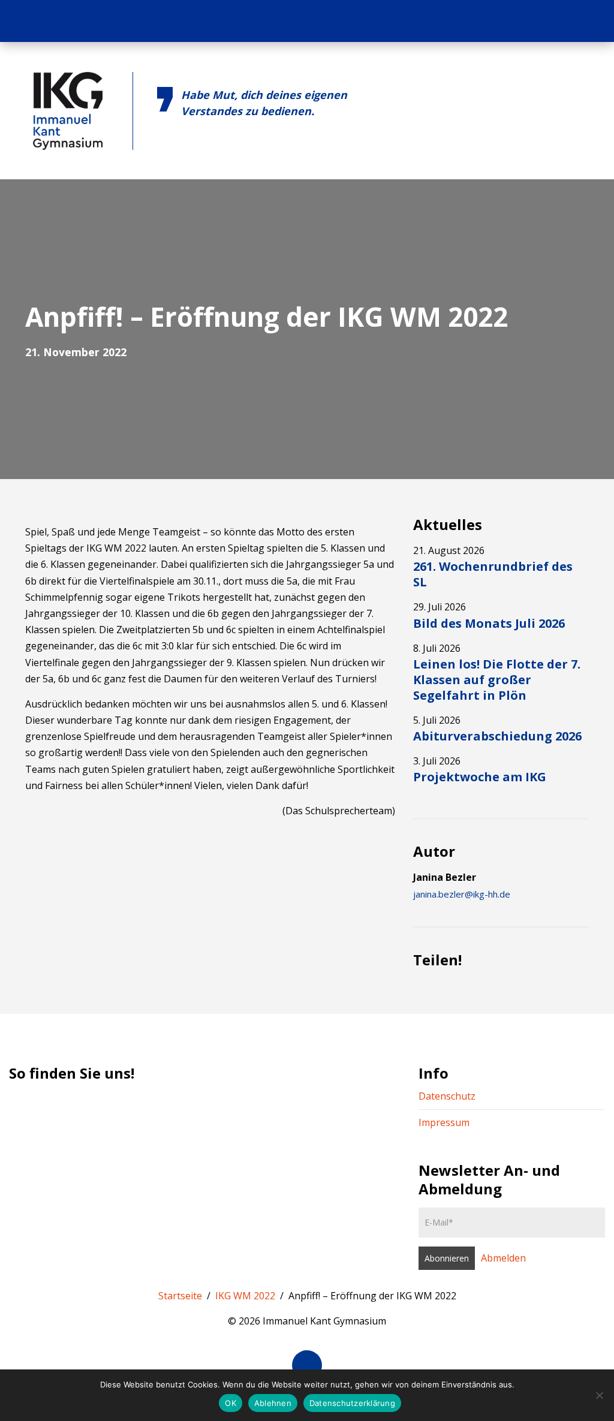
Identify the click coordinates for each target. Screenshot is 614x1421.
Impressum (444, 1122)
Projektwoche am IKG (479, 777)
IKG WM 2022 (245, 1295)
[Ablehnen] (599, 1395)
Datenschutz (447, 1096)
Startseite (180, 1295)
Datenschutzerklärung (352, 1403)
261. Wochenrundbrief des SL (493, 574)
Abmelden (503, 1258)
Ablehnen (272, 1403)
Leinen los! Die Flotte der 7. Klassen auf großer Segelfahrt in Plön (496, 679)
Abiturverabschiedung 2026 (497, 736)
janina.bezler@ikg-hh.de (461, 894)
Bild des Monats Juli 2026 (489, 623)
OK (230, 1403)
